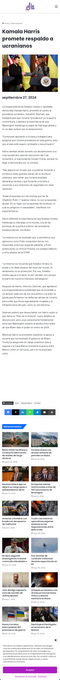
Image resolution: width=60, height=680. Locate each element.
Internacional (16, 23)
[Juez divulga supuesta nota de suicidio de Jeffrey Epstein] (15, 579)
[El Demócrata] (30, 6)
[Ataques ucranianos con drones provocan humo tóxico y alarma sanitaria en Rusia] (44, 579)
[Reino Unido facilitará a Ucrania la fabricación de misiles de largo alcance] (15, 439)
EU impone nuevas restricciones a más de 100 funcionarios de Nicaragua (43, 488)
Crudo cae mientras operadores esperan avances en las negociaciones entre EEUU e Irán (42, 524)
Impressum (42, 676)
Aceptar (30, 670)
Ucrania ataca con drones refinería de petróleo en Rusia (41, 452)
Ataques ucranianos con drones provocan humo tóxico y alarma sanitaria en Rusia (44, 594)
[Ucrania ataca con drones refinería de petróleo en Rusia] (44, 439)
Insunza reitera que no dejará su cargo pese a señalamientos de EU (14, 487)
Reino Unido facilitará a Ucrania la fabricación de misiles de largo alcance (14, 454)
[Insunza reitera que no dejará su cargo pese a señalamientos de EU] (15, 473)
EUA (16, 403)
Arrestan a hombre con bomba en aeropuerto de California (14, 521)
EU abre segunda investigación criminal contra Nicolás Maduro (14, 558)
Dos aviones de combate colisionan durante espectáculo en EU (44, 560)
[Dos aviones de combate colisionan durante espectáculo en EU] (44, 545)
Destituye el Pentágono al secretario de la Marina (44, 627)
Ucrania (37, 403)
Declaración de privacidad (25, 676)
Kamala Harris (26, 403)
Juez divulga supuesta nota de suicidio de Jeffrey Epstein (14, 593)
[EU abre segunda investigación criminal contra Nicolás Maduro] (15, 545)
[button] (55, 640)
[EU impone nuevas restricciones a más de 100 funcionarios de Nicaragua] (44, 473)
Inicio (6, 23)
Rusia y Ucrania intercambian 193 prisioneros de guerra (13, 627)
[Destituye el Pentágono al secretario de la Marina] (44, 614)
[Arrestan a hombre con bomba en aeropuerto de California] (15, 508)
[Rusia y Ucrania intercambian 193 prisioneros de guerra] (15, 614)
